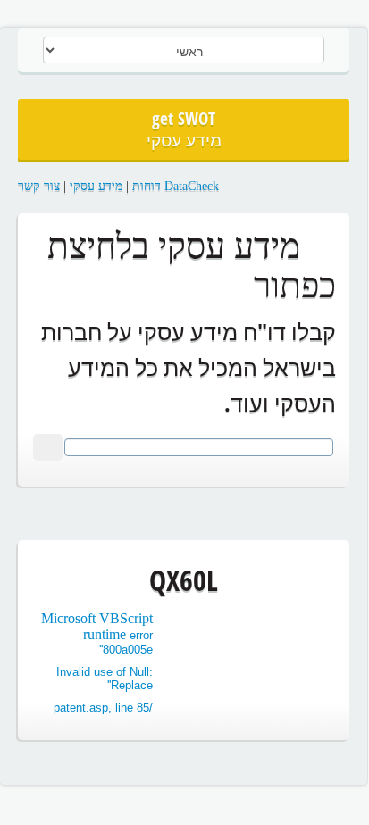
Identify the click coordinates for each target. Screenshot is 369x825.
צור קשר (39, 186)
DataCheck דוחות (175, 186)
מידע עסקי (96, 186)
